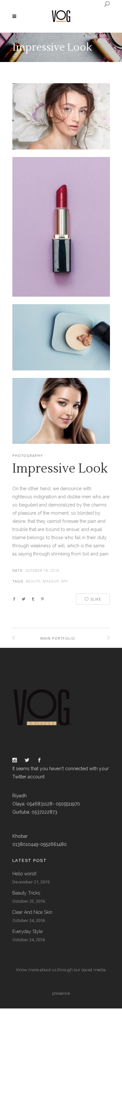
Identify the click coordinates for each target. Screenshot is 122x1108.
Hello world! (24, 873)
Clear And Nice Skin (32, 912)
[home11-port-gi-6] (61, 418)
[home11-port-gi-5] (61, 230)
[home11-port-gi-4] (61, 120)
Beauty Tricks (26, 893)
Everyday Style (27, 931)
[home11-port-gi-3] (61, 344)
